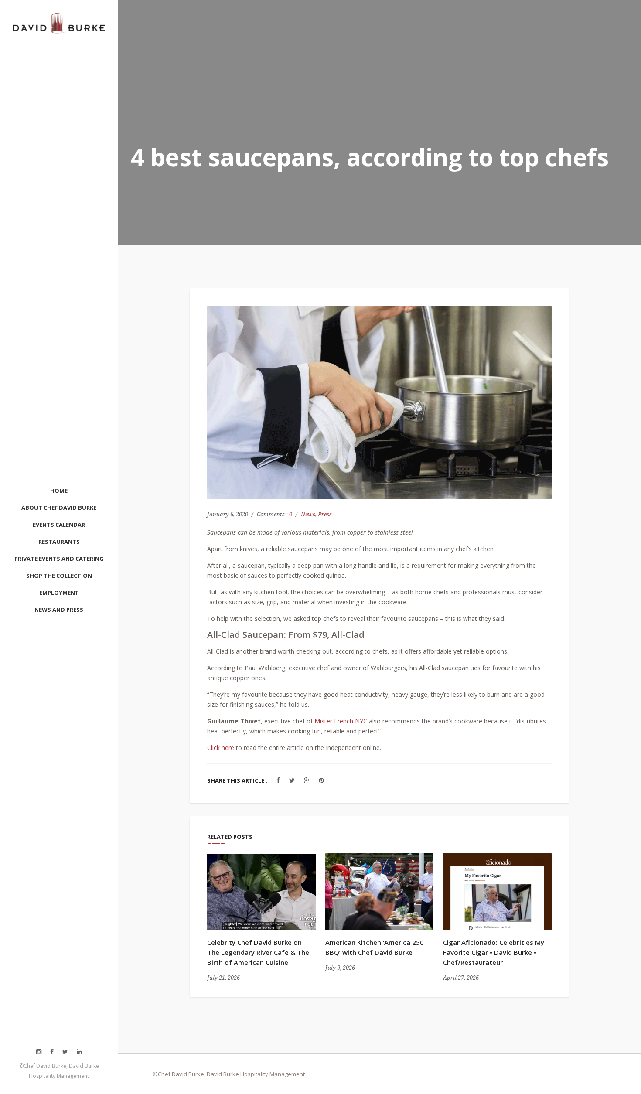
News (308, 514)
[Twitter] (292, 780)
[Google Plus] (307, 780)
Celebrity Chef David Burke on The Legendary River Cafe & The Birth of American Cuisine (258, 952)
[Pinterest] (321, 780)
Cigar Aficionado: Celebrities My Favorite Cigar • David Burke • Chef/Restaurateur (493, 952)
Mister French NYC (340, 721)
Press (325, 514)
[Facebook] (278, 780)
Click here (220, 747)
